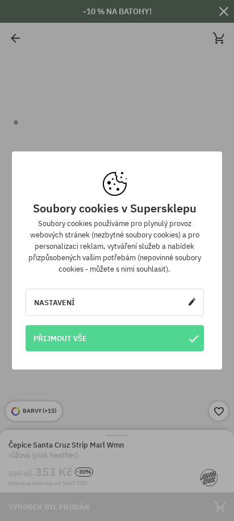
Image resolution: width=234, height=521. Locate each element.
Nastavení (54, 302)
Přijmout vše (60, 338)
